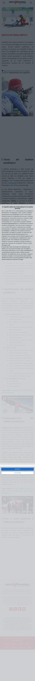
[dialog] (17, 442)
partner (14, 210)
